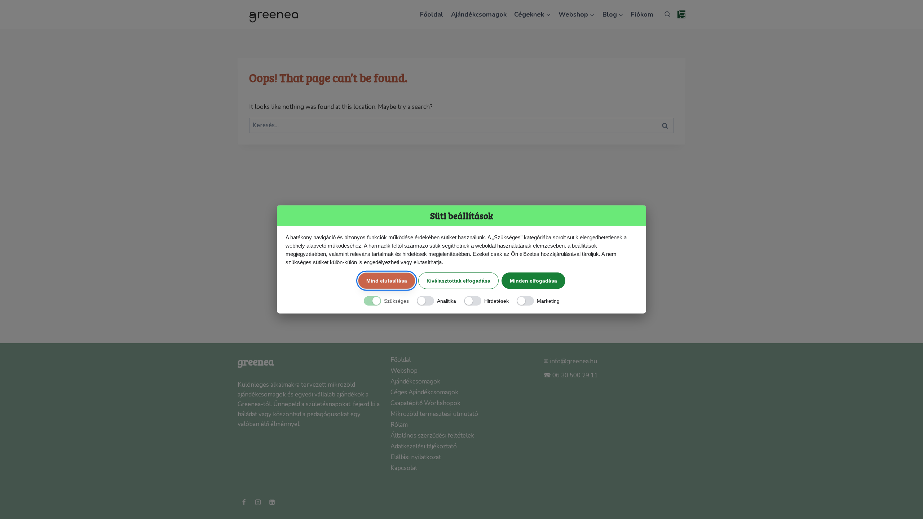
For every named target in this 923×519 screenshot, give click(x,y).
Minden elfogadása (533, 280)
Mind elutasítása (386, 280)
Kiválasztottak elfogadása (458, 280)
